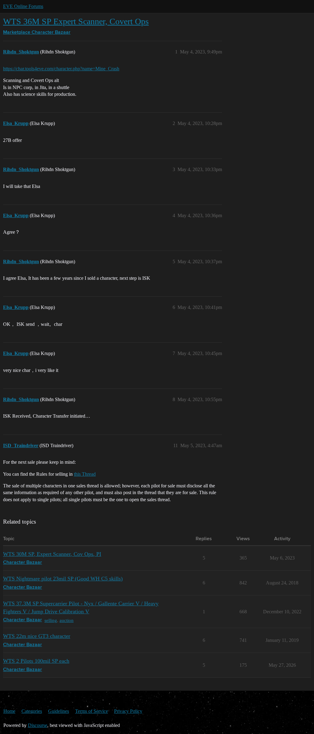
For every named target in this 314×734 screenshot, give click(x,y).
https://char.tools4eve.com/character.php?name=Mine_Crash (61, 68)
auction (66, 620)
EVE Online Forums (23, 6)
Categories (31, 711)
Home (9, 711)
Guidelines (58, 711)
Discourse (37, 725)
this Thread (85, 474)
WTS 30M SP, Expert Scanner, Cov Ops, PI (52, 554)
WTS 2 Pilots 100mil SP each (36, 661)
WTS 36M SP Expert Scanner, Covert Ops (76, 21)
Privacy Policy (128, 711)
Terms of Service (91, 711)
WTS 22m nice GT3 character (36, 636)
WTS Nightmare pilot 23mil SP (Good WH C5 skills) (63, 579)
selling (50, 620)
